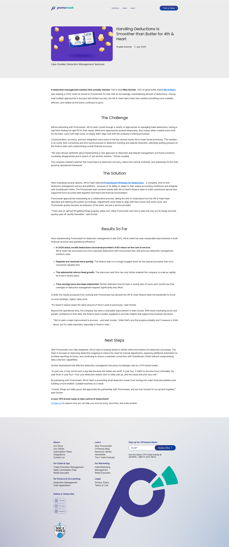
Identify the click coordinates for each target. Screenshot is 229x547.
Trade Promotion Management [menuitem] (68, 467)
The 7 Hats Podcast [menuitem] (104, 457)
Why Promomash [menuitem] (103, 446)
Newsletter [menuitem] (100, 454)
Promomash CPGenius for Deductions (124, 182)
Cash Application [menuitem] (61, 485)
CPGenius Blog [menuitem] (102, 449)
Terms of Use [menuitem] (101, 485)
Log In (132, 8)
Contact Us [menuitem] (59, 457)
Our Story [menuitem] (58, 446)
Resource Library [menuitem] (103, 451)
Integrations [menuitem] (59, 454)
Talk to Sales (169, 8)
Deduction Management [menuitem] (65, 482)
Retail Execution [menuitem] (61, 473)
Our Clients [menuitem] (58, 449)
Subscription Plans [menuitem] (62, 451)
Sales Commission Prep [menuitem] (65, 470)
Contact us (56, 403)
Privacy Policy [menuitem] (102, 482)
